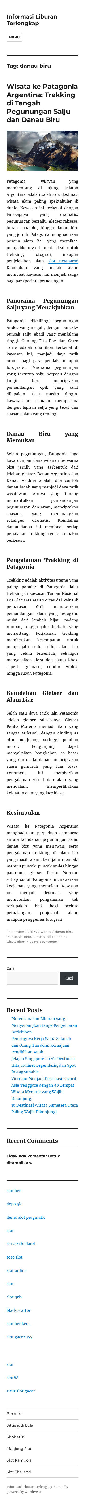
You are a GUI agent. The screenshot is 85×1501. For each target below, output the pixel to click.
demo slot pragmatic (26, 1217)
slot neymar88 (63, 261)
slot (10, 1230)
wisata (46, 931)
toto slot (15, 1257)
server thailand (21, 1243)
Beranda (14, 1413)
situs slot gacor (21, 1391)
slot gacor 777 (19, 1337)
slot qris (14, 1297)
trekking (61, 936)
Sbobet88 (16, 1437)
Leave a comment (43, 941)
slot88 (12, 1377)
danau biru (63, 931)
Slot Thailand (19, 1472)
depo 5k (14, 1204)
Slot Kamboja (19, 1460)
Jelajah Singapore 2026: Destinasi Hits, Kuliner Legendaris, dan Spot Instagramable (43, 1065)
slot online (17, 1270)
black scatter (18, 1310)
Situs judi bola (20, 1425)
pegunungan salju (38, 936)
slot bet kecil (18, 1323)
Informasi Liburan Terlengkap (32, 20)
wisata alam (16, 941)
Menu (14, 37)
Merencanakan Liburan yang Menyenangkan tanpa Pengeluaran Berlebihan (44, 1025)
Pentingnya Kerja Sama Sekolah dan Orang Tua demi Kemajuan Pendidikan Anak (41, 1045)
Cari (10, 968)
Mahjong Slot (19, 1448)
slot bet (14, 1190)
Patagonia (15, 936)
